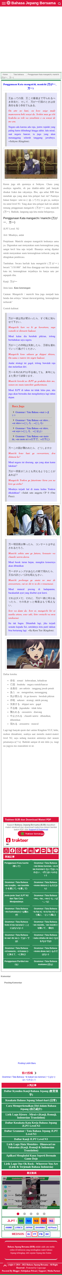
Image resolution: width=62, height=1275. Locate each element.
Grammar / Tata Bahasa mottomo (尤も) (45, 963)
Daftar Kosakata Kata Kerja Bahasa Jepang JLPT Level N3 (31, 1124)
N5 (21, 1220)
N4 (29, 1220)
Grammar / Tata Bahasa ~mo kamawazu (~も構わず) (16, 911)
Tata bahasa (18, 74)
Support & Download (38, 829)
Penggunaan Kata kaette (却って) (16, 864)
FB (41, 1234)
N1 (51, 1220)
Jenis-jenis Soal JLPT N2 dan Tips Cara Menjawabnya (16, 898)
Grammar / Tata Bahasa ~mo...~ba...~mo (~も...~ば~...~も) (45, 898)
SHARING (40, 1227)
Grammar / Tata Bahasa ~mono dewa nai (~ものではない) (45, 951)
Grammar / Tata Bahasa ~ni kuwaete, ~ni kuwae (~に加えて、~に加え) (16, 951)
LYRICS (18, 1227)
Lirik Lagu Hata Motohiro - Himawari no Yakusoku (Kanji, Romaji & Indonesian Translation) (31, 1147)
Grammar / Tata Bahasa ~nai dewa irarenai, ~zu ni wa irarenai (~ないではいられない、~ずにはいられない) (45, 869)
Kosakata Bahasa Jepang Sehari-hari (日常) (31, 1100)
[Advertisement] (31, 40)
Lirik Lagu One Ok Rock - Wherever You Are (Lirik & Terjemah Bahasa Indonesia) (31, 1165)
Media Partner (54, 1271)
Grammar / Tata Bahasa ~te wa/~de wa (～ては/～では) (16, 938)
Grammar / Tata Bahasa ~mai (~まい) (30, 413)
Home (5, 74)
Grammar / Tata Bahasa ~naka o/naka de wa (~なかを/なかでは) (45, 938)
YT (34, 1234)
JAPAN (28, 1227)
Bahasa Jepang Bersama (33, 3)
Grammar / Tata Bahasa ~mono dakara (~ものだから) (45, 885)
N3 (36, 1220)
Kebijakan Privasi (29, 1271)
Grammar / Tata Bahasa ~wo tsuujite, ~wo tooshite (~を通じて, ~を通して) (16, 885)
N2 (44, 1220)
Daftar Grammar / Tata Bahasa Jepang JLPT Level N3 (31, 1132)
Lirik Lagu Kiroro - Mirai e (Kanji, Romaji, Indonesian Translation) (31, 1116)
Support (42, 1271)
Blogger (16, 1271)
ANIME (8, 1227)
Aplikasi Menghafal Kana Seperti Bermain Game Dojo (31, 1157)
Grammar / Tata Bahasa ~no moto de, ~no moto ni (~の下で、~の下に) (31, 438)
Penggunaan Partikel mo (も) (16, 963)
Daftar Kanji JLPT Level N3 (31, 1139)
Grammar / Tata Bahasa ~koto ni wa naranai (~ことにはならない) (16, 925)
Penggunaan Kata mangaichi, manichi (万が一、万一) (30, 86)
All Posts (52, 1227)
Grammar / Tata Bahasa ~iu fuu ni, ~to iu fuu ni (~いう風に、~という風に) (45, 911)
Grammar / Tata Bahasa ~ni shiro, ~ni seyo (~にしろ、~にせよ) (30, 430)
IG (28, 1234)
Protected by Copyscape (36, 1268)
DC (47, 1234)
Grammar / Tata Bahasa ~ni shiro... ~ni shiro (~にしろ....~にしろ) (31, 422)
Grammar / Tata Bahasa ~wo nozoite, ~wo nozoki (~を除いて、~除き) (45, 925)
